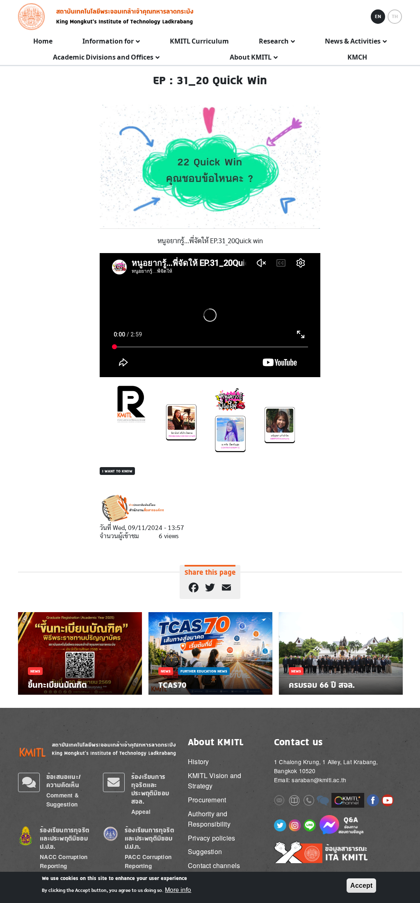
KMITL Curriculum (199, 41)
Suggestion (205, 851)
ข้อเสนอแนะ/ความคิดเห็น (63, 781)
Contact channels (214, 865)
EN (378, 16)
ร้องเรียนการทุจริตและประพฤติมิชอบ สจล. (150, 789)
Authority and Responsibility (209, 819)
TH (395, 16)
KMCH (357, 57)
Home (42, 41)
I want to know (117, 471)
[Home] (34, 16)
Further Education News (203, 671)
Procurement (207, 799)
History (198, 761)
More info (178, 890)
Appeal (141, 811)
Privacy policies (211, 838)
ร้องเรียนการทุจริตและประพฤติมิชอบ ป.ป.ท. (149, 838)
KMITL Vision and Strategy (214, 781)
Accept (361, 885)
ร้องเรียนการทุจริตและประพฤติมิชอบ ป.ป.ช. (64, 838)
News (35, 671)
